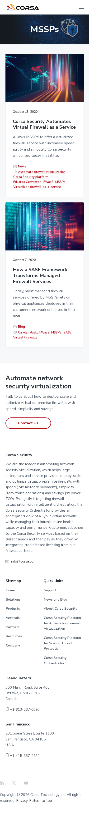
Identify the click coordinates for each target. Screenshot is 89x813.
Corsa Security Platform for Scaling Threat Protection (62, 643)
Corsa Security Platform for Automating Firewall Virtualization (62, 623)
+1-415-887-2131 (25, 755)
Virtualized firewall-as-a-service (37, 187)
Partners (12, 627)
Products (13, 608)
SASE (67, 332)
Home (10, 590)
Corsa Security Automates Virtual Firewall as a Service (44, 124)
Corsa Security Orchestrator (55, 661)
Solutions (13, 599)
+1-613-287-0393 (25, 709)
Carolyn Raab (27, 332)
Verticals (13, 618)
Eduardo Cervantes (27, 182)
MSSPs (60, 182)
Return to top (40, 800)
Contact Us (28, 423)
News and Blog (55, 599)
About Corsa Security (60, 608)
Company (13, 645)
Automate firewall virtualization (42, 172)
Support (50, 590)
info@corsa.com (24, 561)
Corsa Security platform (30, 177)
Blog (21, 327)
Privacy (22, 800)
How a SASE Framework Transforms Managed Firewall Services (40, 275)
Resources (14, 636)
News (22, 166)
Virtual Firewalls (25, 337)
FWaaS (48, 182)
